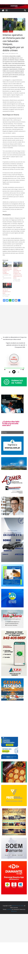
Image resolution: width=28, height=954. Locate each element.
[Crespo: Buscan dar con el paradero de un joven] (7, 285)
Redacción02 (15, 53)
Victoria (10, 31)
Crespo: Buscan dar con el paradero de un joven (7, 291)
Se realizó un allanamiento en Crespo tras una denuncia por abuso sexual (15, 338)
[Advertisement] (14, 319)
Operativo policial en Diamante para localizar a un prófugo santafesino (7, 270)
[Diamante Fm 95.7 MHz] (14, 5)
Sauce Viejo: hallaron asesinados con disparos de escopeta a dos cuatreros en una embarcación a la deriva (17, 273)
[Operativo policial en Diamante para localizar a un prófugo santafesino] (7, 264)
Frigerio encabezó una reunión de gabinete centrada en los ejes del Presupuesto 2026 (15, 345)
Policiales (5, 31)
